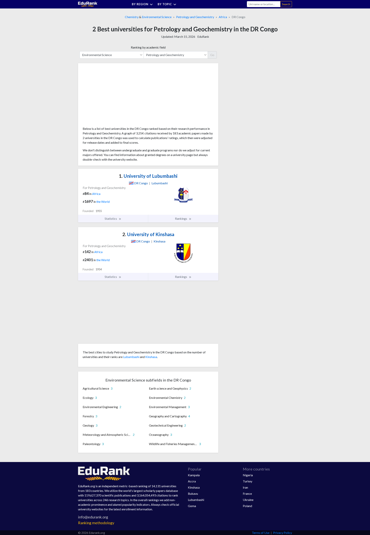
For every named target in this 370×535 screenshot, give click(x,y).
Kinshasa (151, 357)
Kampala (194, 475)
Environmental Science (157, 17)
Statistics (111, 218)
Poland (247, 506)
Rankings (181, 218)
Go (212, 55)
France (247, 493)
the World (103, 201)
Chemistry (132, 17)
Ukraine (248, 499)
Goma (192, 506)
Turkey (247, 481)
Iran (245, 487)
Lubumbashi (131, 357)
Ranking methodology (96, 523)
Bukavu (193, 493)
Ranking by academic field (148, 47)
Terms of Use (260, 532)
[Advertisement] (111, 96)
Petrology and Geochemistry (195, 17)
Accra (192, 481)
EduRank (203, 36)
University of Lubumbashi (148, 176)
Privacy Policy (282, 532)
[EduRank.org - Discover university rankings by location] (87, 4)
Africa (223, 17)
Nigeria (248, 475)
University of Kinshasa (148, 234)
